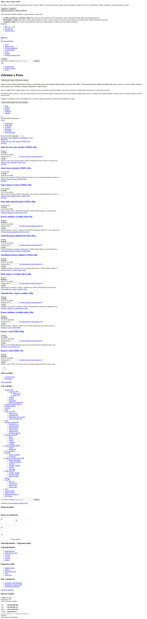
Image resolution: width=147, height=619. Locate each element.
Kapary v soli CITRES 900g (12, 331)
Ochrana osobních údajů (12, 55)
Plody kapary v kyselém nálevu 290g (16, 274)
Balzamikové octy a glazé (17, 417)
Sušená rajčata (13, 431)
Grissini (7, 556)
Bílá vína (11, 482)
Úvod (6, 44)
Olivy (6, 420)
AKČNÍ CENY (10, 377)
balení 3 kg (16, 395)
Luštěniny (8, 111)
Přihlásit (36, 499)
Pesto (6, 106)
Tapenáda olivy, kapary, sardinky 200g (17, 293)
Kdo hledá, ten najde (7, 61)
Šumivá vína (13, 487)
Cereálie (11, 467)
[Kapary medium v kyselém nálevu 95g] (14, 212)
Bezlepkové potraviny (12, 494)
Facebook (4, 590)
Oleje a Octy (9, 411)
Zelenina (7, 113)
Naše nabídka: (5, 382)
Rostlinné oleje (13, 415)
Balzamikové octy (10, 571)
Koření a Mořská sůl (11, 446)
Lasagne (7, 558)
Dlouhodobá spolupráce (12, 586)
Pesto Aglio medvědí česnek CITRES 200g (18, 201)
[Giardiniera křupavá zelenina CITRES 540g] (15, 251)
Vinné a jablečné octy (15, 419)
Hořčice (7, 108)
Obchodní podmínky (11, 48)
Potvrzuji (3, 24)
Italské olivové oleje (11, 553)
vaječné (11, 397)
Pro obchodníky (10, 50)
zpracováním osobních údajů (19, 503)
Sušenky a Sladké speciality (14, 458)
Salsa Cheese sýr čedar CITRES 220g (16, 185)
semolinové (12, 392)
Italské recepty (9, 46)
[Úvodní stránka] (7, 41)
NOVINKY (8, 379)
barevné (11, 399)
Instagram (10, 590)
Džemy (7, 478)
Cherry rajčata (13, 429)
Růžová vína (13, 485)
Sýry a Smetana (10, 451)
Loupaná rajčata (14, 426)
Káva (6, 489)
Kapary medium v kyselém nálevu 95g (16, 216)
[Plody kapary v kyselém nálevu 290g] (13, 270)
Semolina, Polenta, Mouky (13, 404)
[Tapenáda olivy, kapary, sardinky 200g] (14, 289)
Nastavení (5, 8)
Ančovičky (12, 456)
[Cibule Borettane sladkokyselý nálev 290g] (15, 232)
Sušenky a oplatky (14, 465)
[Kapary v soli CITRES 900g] (10, 327)
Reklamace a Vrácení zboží (13, 584)
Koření (11, 447)
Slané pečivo (9, 471)
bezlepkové (12, 401)
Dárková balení (9, 492)
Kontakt (7, 53)
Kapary (7, 109)
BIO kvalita (8, 496)
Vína (6, 480)
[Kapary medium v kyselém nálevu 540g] (14, 308)
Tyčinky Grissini (14, 473)
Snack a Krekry (14, 476)
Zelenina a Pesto (10, 435)
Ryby (7, 453)
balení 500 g (17, 393)
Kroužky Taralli (14, 474)
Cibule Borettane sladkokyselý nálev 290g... (19, 236)
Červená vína (13, 483)
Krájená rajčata (13, 428)
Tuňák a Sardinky (14, 455)
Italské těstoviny (10, 551)
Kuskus (7, 560)
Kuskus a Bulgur (10, 406)
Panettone (12, 469)
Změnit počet (5, 156)
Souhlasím (13, 8)
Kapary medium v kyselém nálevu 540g (17, 312)
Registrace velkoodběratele (13, 583)
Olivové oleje (13, 413)
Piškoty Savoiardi (14, 460)
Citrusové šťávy (10, 491)
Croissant (12, 464)
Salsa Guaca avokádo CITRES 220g (16, 168)
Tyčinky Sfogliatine (15, 462)
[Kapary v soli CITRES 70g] (10, 347)
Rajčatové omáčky (14, 433)
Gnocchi (7, 408)
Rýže (6, 410)
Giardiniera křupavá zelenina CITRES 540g (19, 255)
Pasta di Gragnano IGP (16, 402)
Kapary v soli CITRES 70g (12, 351)
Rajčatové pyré (13, 424)
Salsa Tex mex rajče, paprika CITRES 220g (19, 147)
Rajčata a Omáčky (11, 422)
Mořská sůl (12, 449)
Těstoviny (8, 390)
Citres (2, 120)
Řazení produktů (6, 136)
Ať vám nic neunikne (8, 499)
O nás (6, 52)
